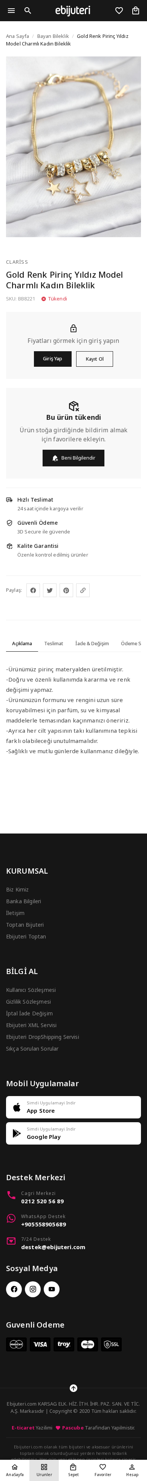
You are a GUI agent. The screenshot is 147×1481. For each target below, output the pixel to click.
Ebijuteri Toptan (26, 936)
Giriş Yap (52, 358)
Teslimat (53, 643)
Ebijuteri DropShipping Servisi (42, 1036)
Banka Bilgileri (23, 901)
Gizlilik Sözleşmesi (28, 1001)
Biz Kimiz (17, 889)
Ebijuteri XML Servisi (31, 1025)
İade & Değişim (92, 643)
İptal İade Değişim (29, 1013)
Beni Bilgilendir (78, 457)
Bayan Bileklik (53, 36)
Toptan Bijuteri (25, 924)
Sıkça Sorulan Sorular (32, 1048)
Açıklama (22, 643)
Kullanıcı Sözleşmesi (31, 989)
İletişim (15, 912)
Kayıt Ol (95, 358)
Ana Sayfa (17, 36)
